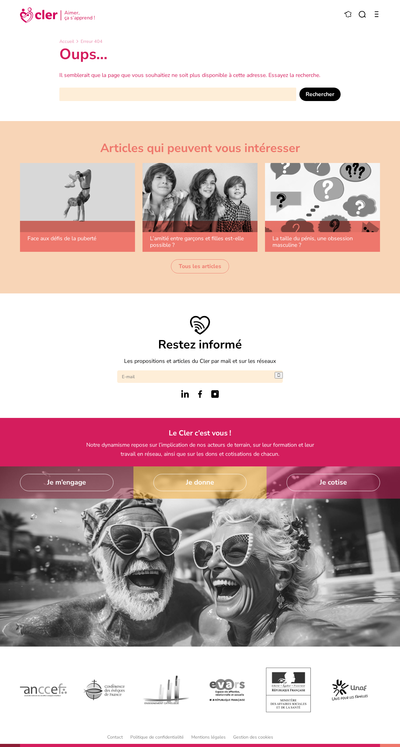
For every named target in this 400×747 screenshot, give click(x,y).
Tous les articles (200, 266)
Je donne (200, 482)
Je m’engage (66, 482)
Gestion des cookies (253, 737)
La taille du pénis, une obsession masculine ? (312, 242)
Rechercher (320, 94)
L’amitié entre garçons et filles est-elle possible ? (197, 242)
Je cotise (333, 482)
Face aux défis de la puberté (62, 238)
